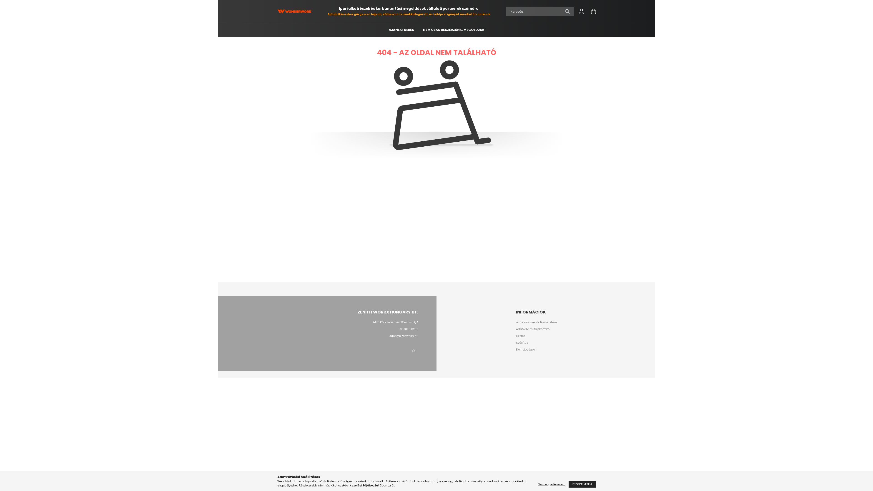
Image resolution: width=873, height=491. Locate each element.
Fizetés (520, 336)
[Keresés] (567, 11)
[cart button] (593, 11)
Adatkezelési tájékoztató (532, 329)
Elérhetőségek (525, 349)
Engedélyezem (582, 484)
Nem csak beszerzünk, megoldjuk (453, 30)
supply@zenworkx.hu (403, 336)
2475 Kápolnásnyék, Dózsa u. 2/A (395, 322)
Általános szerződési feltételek (536, 322)
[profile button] (581, 11)
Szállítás (522, 342)
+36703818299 (408, 329)
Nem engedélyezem (551, 484)
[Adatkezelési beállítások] (413, 350)
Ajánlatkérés (401, 30)
